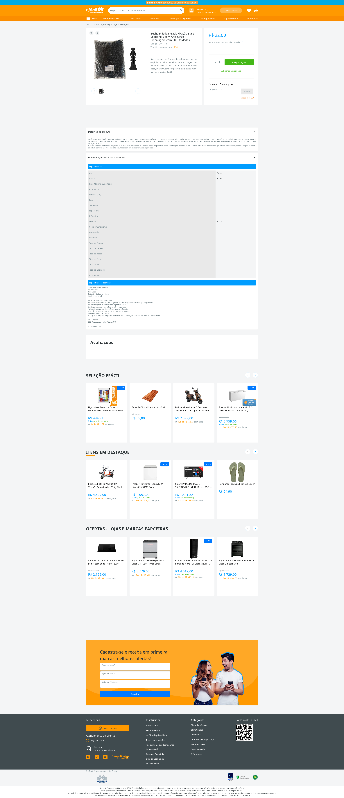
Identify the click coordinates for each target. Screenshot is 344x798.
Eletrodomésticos (111, 18)
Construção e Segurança (180, 18)
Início (88, 24)
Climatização (135, 18)
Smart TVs (154, 18)
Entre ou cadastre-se (206, 12)
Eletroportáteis (208, 18)
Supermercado (231, 18)
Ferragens (125, 24)
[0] (255, 10)
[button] (172, 131)
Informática (252, 18)
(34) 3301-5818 (97, 740)
